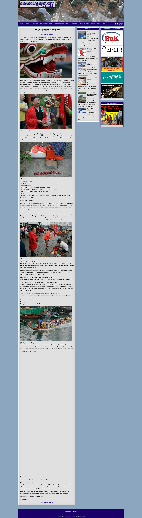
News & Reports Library (62, 23)
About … (28, 23)
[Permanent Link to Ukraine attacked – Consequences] (82, 35)
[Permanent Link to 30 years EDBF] (82, 110)
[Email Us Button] (120, 24)
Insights (74, 23)
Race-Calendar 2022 (92, 77)
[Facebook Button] (115, 24)
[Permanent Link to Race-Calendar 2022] (82, 81)
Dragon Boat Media (46, 23)
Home (21, 23)
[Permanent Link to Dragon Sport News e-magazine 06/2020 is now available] (82, 97)
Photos (35, 23)
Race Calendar (101, 23)
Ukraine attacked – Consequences (91, 32)
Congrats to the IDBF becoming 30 (92, 49)
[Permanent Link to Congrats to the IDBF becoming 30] (82, 52)
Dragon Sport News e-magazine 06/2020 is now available (92, 94)
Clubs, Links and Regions (87, 23)
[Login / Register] (122, 24)
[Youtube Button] (117, 24)
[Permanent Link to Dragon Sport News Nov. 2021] (82, 66)
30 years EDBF (90, 109)
